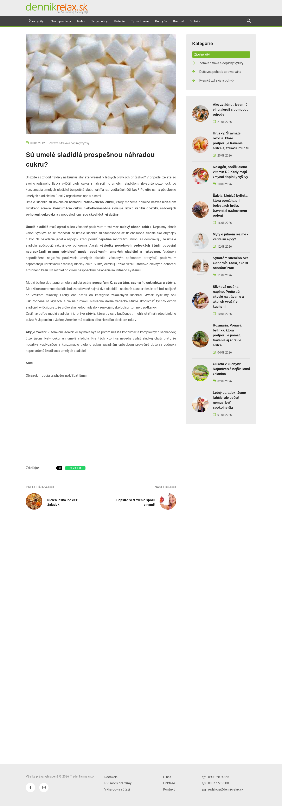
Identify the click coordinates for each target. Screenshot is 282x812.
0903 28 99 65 (218, 777)
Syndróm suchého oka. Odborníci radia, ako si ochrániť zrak (231, 263)
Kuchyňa (161, 21)
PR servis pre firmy (118, 783)
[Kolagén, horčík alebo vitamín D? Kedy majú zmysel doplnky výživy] (200, 176)
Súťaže (195, 21)
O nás (167, 777)
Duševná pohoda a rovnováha (220, 72)
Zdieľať (77, 468)
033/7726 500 (218, 783)
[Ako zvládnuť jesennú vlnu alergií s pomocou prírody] (200, 113)
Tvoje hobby (99, 21)
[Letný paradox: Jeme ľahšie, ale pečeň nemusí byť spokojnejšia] (200, 404)
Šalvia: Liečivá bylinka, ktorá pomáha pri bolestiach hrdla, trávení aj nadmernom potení (230, 205)
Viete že (119, 21)
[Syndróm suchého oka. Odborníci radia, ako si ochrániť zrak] (200, 267)
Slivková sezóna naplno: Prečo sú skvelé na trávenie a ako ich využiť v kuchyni (228, 296)
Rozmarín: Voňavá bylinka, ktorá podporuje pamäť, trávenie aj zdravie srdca (227, 335)
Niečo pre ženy (61, 21)
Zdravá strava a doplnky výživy (69, 143)
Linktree (169, 783)
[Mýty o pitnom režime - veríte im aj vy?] (200, 240)
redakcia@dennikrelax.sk (225, 789)
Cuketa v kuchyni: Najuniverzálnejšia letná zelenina (231, 369)
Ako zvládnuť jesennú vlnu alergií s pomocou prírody (231, 109)
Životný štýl (36, 21)
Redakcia (110, 777)
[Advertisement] (101, 429)
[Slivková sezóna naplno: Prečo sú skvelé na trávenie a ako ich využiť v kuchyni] (200, 300)
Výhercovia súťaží (117, 789)
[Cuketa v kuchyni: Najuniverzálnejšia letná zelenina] (200, 373)
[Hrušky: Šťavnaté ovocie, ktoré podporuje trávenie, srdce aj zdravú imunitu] (200, 144)
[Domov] (57, 8)
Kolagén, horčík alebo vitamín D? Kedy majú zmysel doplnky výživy (230, 172)
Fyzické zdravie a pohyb (216, 80)
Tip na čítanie (140, 21)
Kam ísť (178, 21)
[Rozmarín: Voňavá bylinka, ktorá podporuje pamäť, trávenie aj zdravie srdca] (200, 339)
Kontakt (169, 789)
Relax (81, 21)
